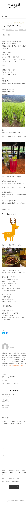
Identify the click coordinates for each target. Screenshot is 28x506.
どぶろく (10, 23)
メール (3, 455)
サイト (3, 463)
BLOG (5, 23)
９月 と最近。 (5, 400)
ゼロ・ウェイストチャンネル (10, 383)
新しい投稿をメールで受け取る (11, 481)
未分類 (14, 23)
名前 (3, 448)
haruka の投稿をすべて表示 (16, 365)
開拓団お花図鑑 (5, 405)
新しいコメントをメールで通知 (11, 478)
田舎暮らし (19, 23)
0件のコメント (22, 29)
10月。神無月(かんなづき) (8, 394)
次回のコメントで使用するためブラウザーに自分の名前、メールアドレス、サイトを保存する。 (14, 472)
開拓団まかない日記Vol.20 (9, 377)
